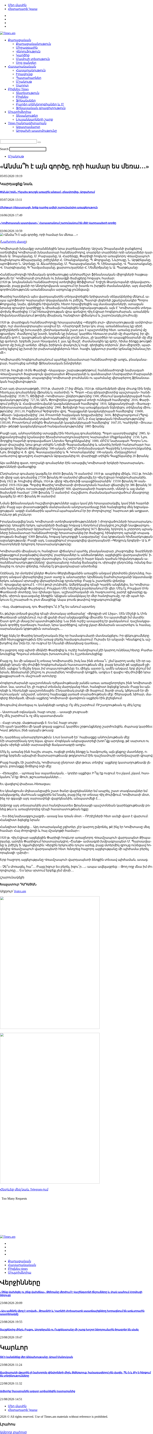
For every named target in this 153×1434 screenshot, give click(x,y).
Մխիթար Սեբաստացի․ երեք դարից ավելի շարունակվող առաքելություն (49, 207)
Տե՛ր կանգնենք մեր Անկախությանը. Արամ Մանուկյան (36, 1356)
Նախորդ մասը (13, 241)
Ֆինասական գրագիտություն (41, 108)
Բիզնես (22, 96)
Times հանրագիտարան (27, 123)
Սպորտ (22, 85)
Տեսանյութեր (27, 115)
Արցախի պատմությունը (36, 130)
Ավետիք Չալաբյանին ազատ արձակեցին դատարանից (37, 1391)
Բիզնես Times (18, 89)
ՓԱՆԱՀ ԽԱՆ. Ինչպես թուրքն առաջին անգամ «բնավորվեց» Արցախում (47, 191)
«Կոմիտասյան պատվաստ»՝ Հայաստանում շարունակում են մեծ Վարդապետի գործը (58, 222)
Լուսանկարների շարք (34, 119)
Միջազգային (27, 47)
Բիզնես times (18, 1268)
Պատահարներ (28, 78)
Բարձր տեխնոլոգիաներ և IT (40, 104)
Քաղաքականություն (33, 44)
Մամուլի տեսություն (33, 59)
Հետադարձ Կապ (22, 9)
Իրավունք (24, 74)
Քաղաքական (19, 40)
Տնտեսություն (27, 93)
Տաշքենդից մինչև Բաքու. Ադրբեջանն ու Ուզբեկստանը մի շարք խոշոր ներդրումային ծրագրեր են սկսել (69, 1329)
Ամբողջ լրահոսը (13, 1432)
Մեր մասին (17, 5)
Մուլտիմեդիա (19, 112)
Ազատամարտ (28, 127)
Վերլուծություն (28, 51)
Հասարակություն (31, 70)
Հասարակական (22, 66)
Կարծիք (22, 55)
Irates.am (20, 891)
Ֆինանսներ (26, 100)
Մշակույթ (24, 81)
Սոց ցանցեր (26, 62)
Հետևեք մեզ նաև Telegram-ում (24, 1189)
